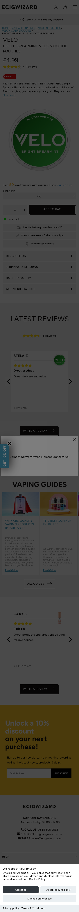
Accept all (20, 889)
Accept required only (58, 889)
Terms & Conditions (33, 908)
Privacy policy (11, 908)
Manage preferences (39, 898)
